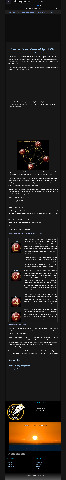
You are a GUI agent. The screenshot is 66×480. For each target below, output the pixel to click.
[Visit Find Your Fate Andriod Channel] (24, 453)
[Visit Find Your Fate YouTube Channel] (19, 453)
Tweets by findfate (14, 369)
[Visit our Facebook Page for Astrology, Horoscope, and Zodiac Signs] (11, 453)
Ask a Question (39, 462)
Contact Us (38, 471)
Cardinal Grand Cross (45, 12)
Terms (43, 475)
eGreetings (9, 464)
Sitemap (9, 468)
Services (38, 466)
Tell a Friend (39, 464)
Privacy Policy (10, 466)
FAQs (8, 471)
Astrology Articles (28, 12)
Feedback (38, 468)
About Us (9, 462)
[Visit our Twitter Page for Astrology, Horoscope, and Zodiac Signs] (16, 453)
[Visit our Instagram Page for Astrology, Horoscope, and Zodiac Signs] (14, 453)
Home (9, 12)
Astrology (16, 12)
